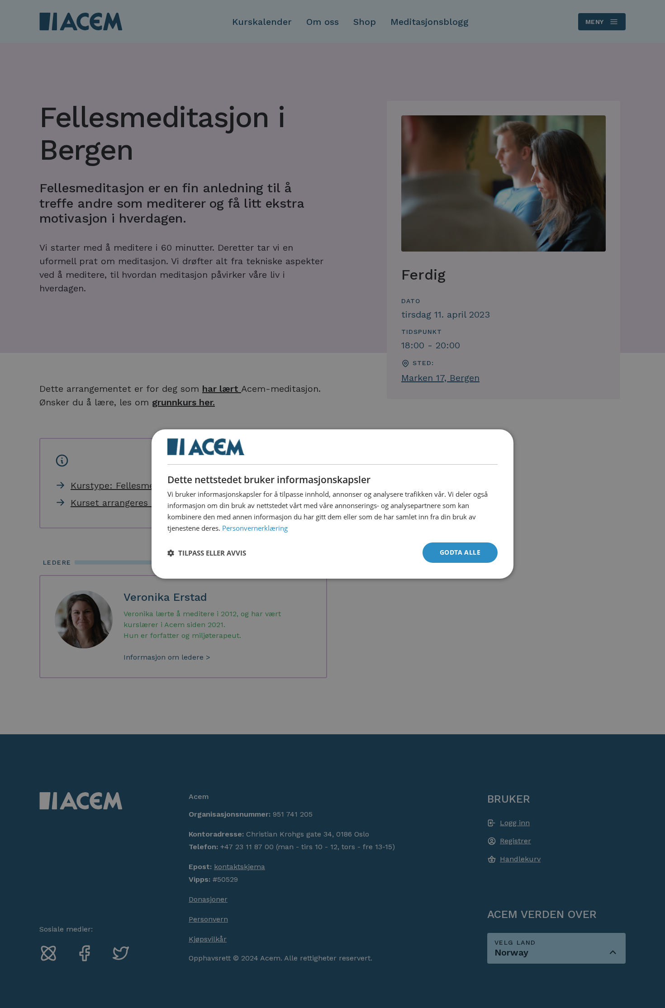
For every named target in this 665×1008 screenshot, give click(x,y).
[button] (206, 553)
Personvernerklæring (255, 527)
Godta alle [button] (460, 552)
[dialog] (332, 504)
